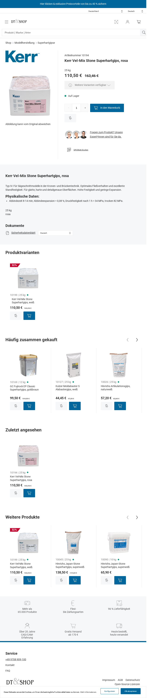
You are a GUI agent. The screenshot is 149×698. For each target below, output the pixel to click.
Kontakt (10, 665)
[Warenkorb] (139, 22)
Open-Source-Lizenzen (127, 684)
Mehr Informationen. (88, 692)
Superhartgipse (46, 42)
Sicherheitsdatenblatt (23, 232)
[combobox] (105, 11)
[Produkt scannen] (116, 22)
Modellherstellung (25, 42)
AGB (120, 680)
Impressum (108, 680)
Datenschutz (133, 680)
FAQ (7, 670)
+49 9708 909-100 (15, 659)
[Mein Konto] (127, 22)
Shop (8, 42)
